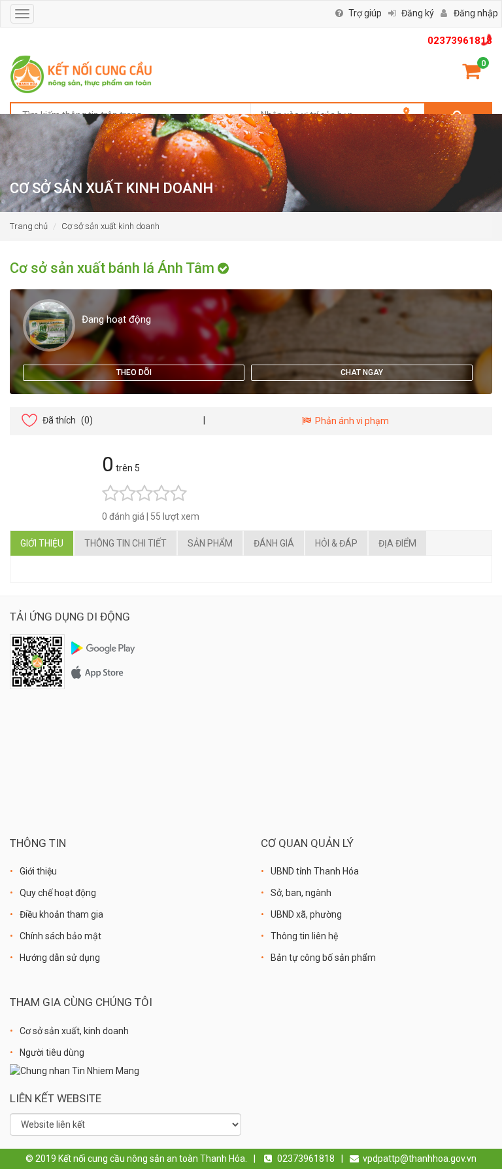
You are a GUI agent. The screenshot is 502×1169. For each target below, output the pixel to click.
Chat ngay (362, 372)
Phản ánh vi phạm (350, 421)
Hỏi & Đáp (336, 543)
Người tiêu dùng (52, 1052)
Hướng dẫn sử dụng (60, 957)
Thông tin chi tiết (125, 543)
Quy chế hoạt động (58, 893)
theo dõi (134, 372)
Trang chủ (29, 226)
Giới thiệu (41, 543)
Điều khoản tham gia (61, 914)
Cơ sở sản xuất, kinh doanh (74, 1031)
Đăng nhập (476, 13)
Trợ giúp (365, 13)
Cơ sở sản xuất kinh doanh (110, 226)
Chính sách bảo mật (60, 936)
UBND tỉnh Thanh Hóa (315, 871)
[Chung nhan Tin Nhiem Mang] (74, 1070)
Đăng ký (417, 13)
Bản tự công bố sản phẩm (323, 957)
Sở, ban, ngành (301, 893)
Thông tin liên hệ (304, 936)
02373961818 (459, 40)
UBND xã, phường (306, 914)
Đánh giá (274, 543)
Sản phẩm (210, 543)
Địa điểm (397, 543)
